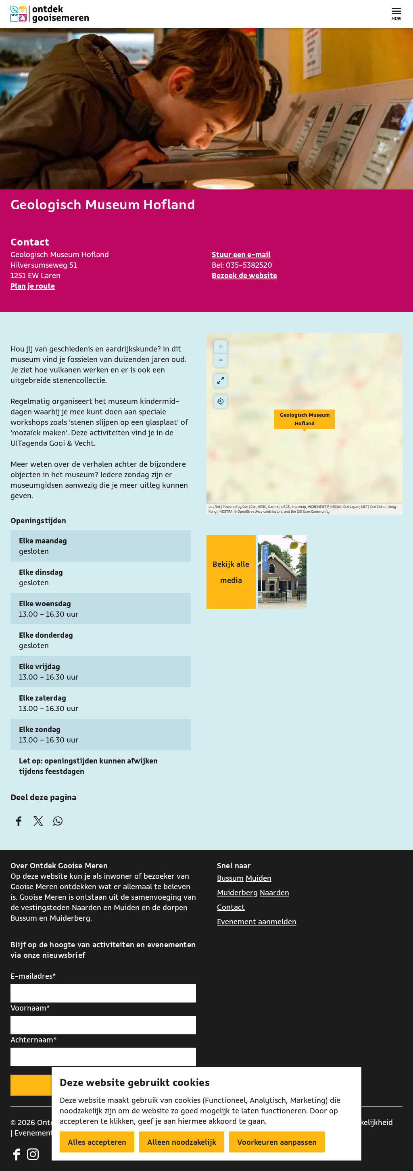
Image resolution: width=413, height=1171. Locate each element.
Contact (231, 907)
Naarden (274, 892)
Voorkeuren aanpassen (277, 1142)
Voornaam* (30, 1008)
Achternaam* (33, 1039)
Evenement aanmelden (256, 921)
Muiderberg (237, 892)
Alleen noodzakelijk (181, 1142)
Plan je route (32, 286)
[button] (304, 423)
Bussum (230, 878)
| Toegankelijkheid (362, 1122)
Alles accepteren (97, 1142)
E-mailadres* (33, 976)
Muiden (258, 878)
